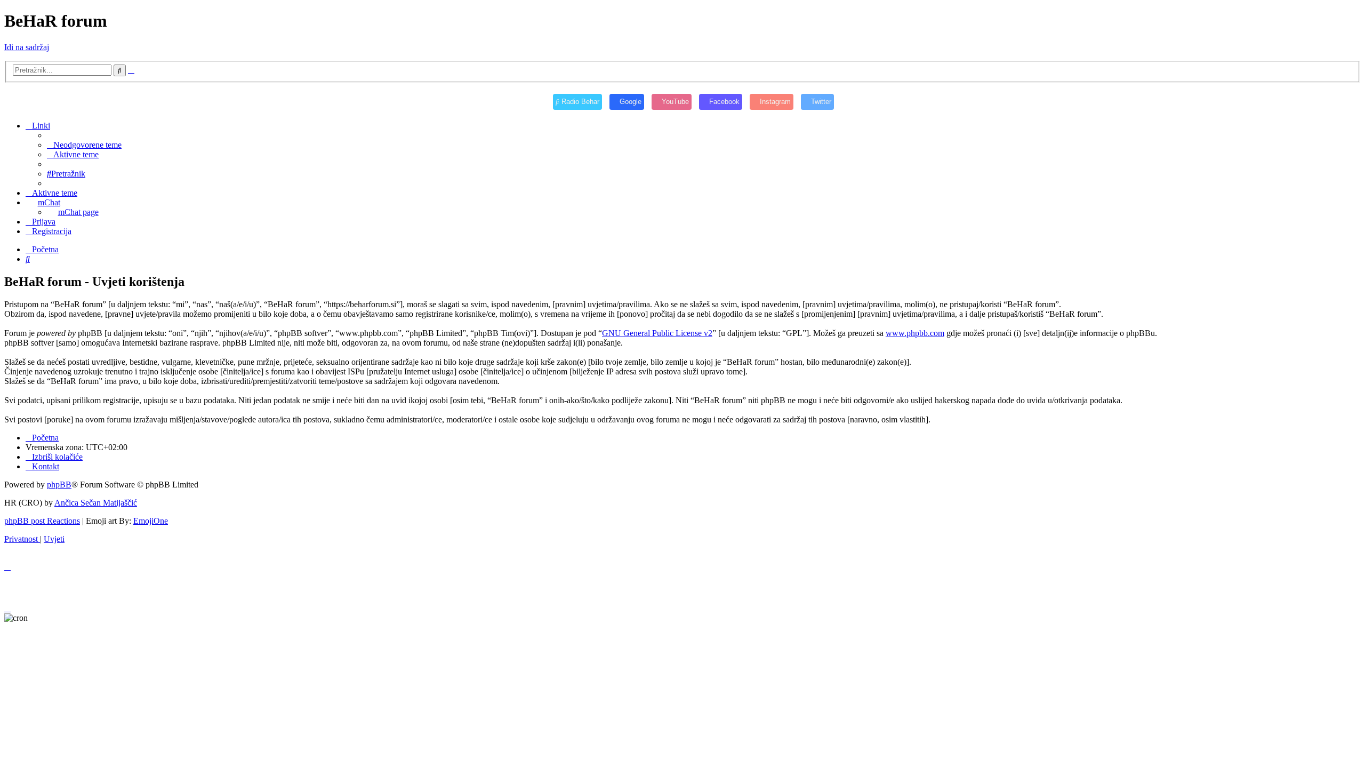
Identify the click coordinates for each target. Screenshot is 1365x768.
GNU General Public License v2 (657, 333)
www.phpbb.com (915, 333)
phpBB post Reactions (42, 520)
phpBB (59, 484)
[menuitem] (84, 144)
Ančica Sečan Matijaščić (95, 502)
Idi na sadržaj (26, 47)
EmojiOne (150, 520)
